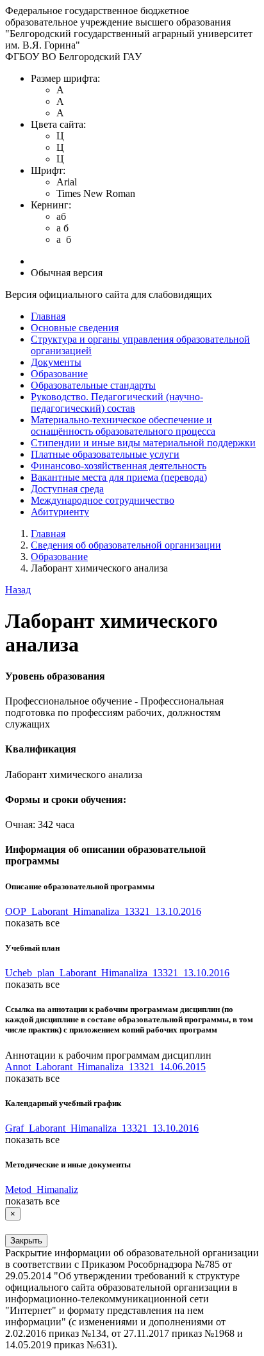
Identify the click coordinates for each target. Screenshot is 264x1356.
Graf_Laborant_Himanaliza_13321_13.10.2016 (102, 1128)
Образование (59, 373)
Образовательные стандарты (93, 385)
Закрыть (26, 1240)
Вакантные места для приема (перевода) (119, 477)
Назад (18, 589)
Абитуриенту (60, 511)
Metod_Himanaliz (41, 1189)
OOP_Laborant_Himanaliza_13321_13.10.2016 (103, 911)
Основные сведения (75, 327)
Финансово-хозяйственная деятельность (118, 465)
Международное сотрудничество (102, 500)
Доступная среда (67, 488)
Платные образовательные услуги (105, 454)
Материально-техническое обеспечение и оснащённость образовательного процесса (123, 425)
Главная (48, 316)
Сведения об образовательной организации (126, 545)
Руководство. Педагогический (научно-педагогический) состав (117, 402)
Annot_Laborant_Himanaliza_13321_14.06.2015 (105, 1066)
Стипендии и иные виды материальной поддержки (143, 442)
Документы (56, 362)
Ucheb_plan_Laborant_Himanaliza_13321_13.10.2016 (117, 972)
